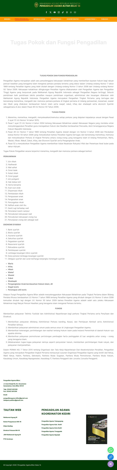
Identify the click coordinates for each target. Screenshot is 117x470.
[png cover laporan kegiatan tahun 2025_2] (97, 411)
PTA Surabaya (8, 439)
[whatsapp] (71, 12)
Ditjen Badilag (8, 426)
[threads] (67, 12)
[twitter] (50, 12)
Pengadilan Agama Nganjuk (51, 435)
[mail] (75, 12)
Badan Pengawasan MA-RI (12, 422)
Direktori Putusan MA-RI (11, 430)
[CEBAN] (111, 457)
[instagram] (59, 12)
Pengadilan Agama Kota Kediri (52, 428)
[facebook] (46, 12)
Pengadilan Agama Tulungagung (52, 421)
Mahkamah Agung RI (10, 417)
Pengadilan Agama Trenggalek (52, 431)
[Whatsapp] (111, 450)
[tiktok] (63, 12)
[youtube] (55, 12)
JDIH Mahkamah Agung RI (12, 435)
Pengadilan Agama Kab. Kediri (52, 424)
